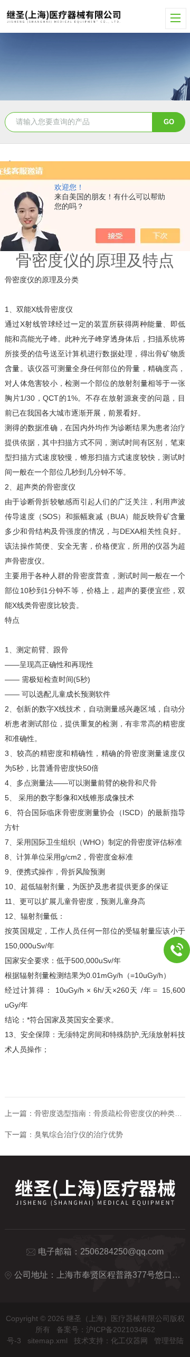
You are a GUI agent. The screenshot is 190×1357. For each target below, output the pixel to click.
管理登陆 (169, 1340)
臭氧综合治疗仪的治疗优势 (78, 1134)
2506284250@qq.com (122, 1251)
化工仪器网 (129, 1340)
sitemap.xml (47, 1340)
